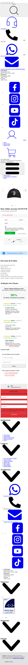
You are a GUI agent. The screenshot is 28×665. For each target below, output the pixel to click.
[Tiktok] (15, 127)
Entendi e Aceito (9, 661)
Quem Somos (7, 436)
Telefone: (21, 219)
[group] (14, 386)
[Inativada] (15, 606)
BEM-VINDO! (14, 391)
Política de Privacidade (18, 658)
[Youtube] (15, 115)
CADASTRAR (14, 414)
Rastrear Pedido (7, 466)
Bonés (5, 178)
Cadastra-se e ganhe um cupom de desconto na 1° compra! (14, 393)
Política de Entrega (8, 439)
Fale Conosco (7, 435)
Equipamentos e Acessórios (10, 176)
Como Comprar (7, 459)
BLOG (5, 440)
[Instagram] (15, 104)
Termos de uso (12, 409)
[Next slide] (25, 190)
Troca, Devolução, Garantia (10, 458)
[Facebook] (15, 92)
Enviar (14, 366)
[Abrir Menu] (12, 169)
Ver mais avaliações (14, 346)
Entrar (5, 142)
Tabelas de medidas (8, 461)
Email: (6, 223)
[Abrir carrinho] (12, 158)
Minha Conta (7, 462)
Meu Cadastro (7, 463)
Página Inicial (7, 175)
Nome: (6, 219)
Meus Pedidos (7, 465)
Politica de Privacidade (20, 409)
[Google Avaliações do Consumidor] (10, 616)
